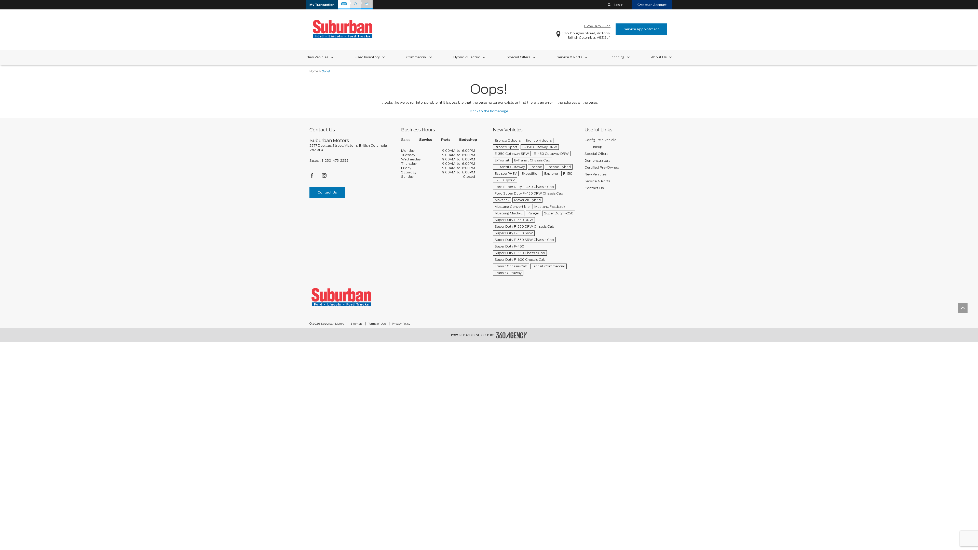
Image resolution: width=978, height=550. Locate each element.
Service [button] (425, 140)
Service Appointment (641, 29)
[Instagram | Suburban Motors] (324, 177)
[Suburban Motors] (341, 297)
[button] (322, 4)
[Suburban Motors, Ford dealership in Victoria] (342, 29)
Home (313, 71)
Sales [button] (405, 140)
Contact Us (327, 192)
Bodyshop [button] (468, 140)
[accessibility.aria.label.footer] (511, 335)
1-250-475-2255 (597, 26)
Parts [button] (445, 140)
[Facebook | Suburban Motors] (312, 177)
